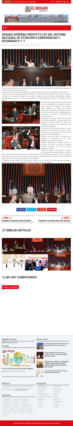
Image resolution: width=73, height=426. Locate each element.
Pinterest (52, 209)
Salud (14, 412)
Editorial (16, 402)
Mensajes (12, 409)
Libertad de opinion (27, 406)
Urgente (22, 412)
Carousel (15, 399)
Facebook (22, 209)
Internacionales (7, 406)
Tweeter (32, 209)
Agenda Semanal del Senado (10, 342)
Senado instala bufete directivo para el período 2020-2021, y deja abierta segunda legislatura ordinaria (55, 354)
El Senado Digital (30, 423)
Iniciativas (24, 402)
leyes (16, 406)
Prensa (29, 409)
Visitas (5, 415)
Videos (30, 412)
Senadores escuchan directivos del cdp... (55, 221)
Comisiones (25, 399)
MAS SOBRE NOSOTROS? (21, 390)
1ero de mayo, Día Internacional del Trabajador (17, 369)
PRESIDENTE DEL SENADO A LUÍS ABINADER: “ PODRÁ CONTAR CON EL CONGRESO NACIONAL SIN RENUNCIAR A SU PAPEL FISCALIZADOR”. (56, 364)
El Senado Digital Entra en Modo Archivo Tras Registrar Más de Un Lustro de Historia (27, 1)
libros (4, 409)
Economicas (6, 402)
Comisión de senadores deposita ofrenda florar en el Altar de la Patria (55, 371)
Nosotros (21, 409)
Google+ (42, 209)
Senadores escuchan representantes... (17, 221)
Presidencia (6, 412)
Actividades (6, 399)
